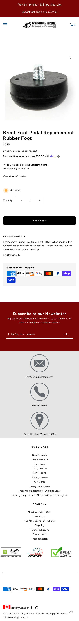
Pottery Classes (39, 477)
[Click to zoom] (70, 58)
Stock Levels (39, 534)
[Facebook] (31, 608)
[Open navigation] (11, 24)
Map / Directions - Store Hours (39, 520)
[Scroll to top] (71, 611)
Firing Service (40, 468)
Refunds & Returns (39, 529)
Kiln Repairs (39, 472)
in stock (52, 12)
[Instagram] (36, 608)
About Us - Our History (39, 511)
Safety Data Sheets (39, 486)
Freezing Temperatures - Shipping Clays (39, 490)
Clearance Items (39, 459)
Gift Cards (39, 481)
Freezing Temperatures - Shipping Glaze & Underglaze (39, 495)
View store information (15, 176)
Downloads (39, 464)
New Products (39, 455)
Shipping (7, 150)
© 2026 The (9, 613)
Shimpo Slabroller (51, 4)
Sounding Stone (24, 613)
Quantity (7, 200)
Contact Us (40, 516)
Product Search (40, 538)
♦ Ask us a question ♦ (14, 236)
